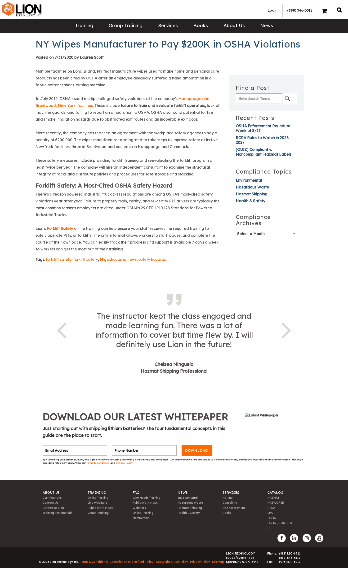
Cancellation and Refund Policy (131, 562)
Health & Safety (250, 200)
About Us (234, 25)
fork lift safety (58, 259)
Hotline (227, 497)
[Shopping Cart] (324, 11)
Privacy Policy (124, 462)
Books (200, 25)
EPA (270, 513)
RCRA (271, 508)
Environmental (249, 180)
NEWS (183, 492)
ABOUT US (51, 492)
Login (272, 10)
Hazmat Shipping (252, 194)
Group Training (126, 25)
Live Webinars (97, 502)
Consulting (230, 502)
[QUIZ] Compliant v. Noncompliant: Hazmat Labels (263, 152)
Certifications (52, 497)
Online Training (98, 497)
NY (102, 259)
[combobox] (266, 234)
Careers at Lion (53, 508)
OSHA (272, 518)
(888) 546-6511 (299, 10)
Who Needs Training (147, 497)
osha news (127, 259)
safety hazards (152, 259)
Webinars (139, 508)
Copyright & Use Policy (172, 562)
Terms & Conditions (98, 462)
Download (196, 450)
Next (286, 329)
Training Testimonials (57, 513)
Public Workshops (100, 508)
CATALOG (275, 492)
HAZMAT (273, 497)
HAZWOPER (276, 502)
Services (168, 25)
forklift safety (85, 259)
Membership (141, 518)
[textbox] (266, 233)
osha (111, 259)
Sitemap (218, 562)
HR (270, 528)
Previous (61, 329)
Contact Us (50, 502)
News (266, 25)
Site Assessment (234, 508)
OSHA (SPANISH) (280, 523)
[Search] (339, 9)
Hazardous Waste (252, 187)
